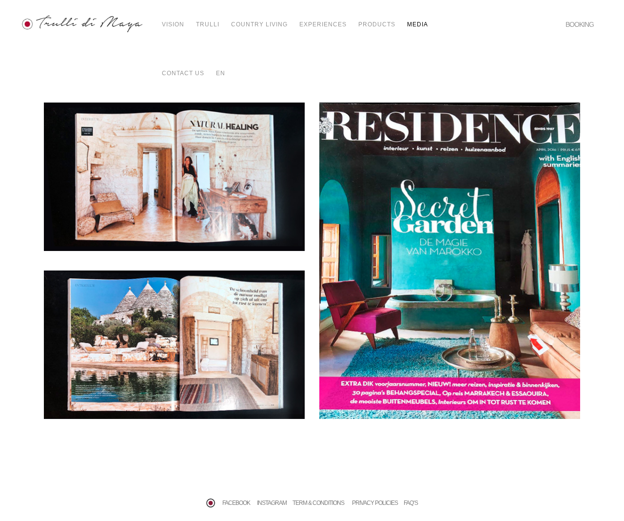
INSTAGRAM (272, 503)
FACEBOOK (236, 503)
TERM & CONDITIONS (319, 503)
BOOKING (580, 24)
